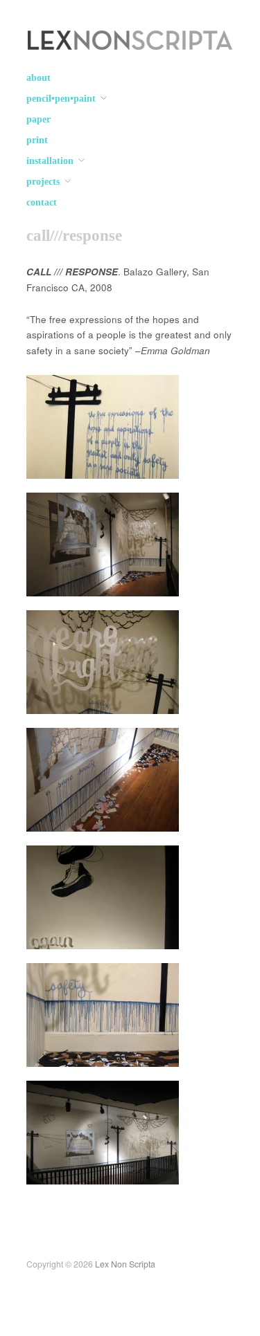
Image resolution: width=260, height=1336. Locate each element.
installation (49, 161)
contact (41, 203)
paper (38, 120)
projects (43, 182)
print (37, 140)
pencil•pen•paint (61, 99)
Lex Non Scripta (125, 1264)
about (38, 78)
